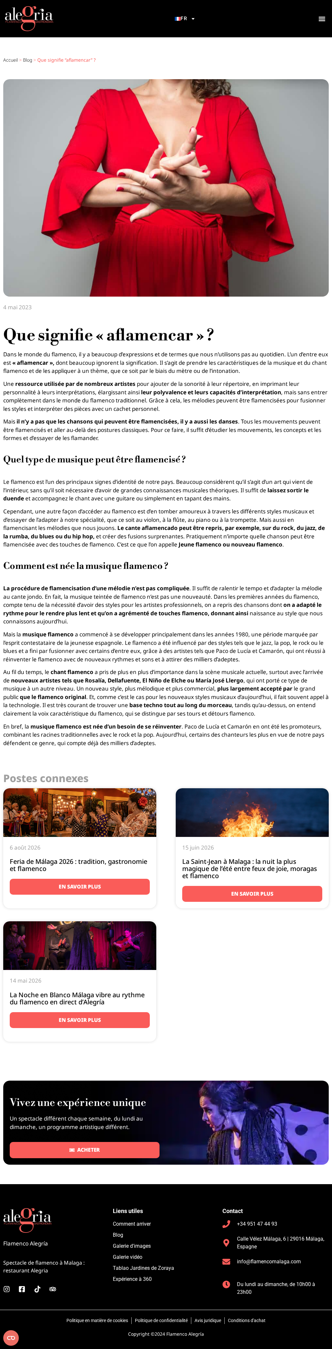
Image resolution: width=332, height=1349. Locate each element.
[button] (321, 18)
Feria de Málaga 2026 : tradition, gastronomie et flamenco (78, 865)
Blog (27, 60)
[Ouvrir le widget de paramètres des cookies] (11, 1338)
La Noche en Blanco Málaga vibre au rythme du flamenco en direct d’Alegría (77, 998)
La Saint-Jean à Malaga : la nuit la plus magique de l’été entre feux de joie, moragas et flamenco (249, 868)
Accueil (10, 60)
